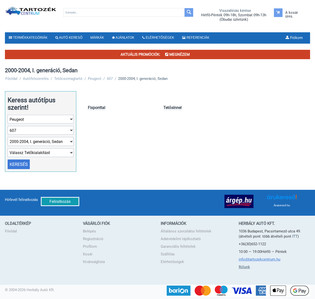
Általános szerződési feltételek (186, 231)
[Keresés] (189, 12)
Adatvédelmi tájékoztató (181, 239)
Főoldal (11, 231)
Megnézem (179, 54)
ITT (295, 236)
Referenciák (197, 37)
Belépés (89, 231)
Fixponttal (96, 107)
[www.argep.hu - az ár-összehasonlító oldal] (238, 201)
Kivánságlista (94, 262)
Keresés (19, 164)
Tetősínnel (172, 107)
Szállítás (168, 254)
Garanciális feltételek (178, 246)
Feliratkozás (60, 201)
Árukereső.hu (282, 205)
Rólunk (244, 267)
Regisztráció (93, 239)
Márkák (97, 37)
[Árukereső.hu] (281, 199)
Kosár (88, 254)
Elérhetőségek (172, 262)
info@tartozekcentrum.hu (259, 259)
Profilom (90, 246)
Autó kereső (70, 37)
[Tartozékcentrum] (31, 10)
